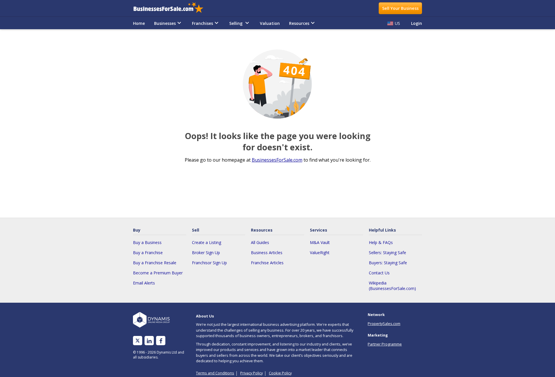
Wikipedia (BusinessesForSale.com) (392, 285)
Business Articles (266, 252)
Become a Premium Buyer (158, 273)
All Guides (260, 242)
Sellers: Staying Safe (387, 252)
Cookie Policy (280, 373)
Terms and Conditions (215, 373)
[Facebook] (160, 341)
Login (416, 23)
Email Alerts (144, 283)
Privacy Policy (251, 373)
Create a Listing (206, 242)
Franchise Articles (267, 262)
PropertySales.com (384, 323)
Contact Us (379, 273)
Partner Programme (385, 344)
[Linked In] (149, 341)
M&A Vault (320, 242)
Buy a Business (147, 242)
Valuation (270, 23)
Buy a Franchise (148, 252)
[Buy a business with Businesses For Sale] (172, 8)
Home (139, 23)
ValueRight (320, 252)
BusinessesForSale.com (277, 160)
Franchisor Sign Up (209, 262)
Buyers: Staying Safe (388, 262)
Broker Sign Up (206, 252)
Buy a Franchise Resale (154, 262)
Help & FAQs (381, 242)
